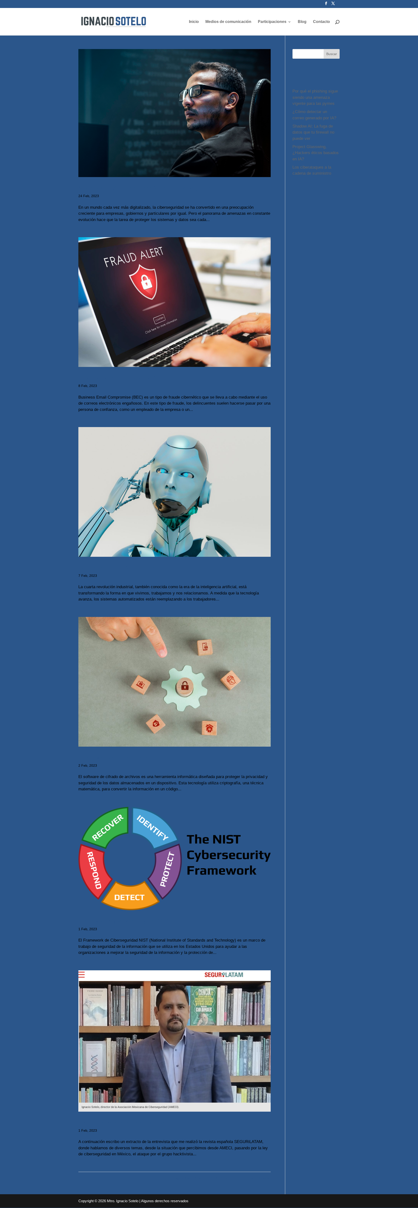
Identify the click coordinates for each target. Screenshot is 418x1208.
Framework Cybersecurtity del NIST (124, 920)
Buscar (331, 54)
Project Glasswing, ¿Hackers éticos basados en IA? (315, 152)
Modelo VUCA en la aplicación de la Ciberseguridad (146, 187)
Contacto (321, 22)
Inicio (194, 22)
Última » (262, 1178)
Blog (302, 22)
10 (239, 1178)
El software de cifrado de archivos (122, 757)
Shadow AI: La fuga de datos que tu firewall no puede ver (313, 132)
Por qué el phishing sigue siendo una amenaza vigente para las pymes (315, 97)
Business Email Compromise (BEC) (124, 377)
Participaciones (272, 22)
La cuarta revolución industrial (117, 567)
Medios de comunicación (228, 22)
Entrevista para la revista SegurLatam (126, 1122)
